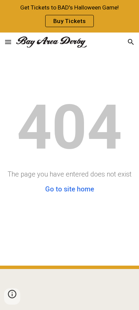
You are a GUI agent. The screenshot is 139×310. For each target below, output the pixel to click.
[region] (69, 16)
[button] (8, 42)
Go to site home (69, 189)
